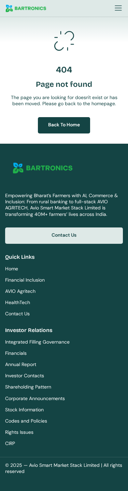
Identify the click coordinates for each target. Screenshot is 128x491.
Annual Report (20, 364)
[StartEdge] (53, 9)
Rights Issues (19, 432)
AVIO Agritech (20, 291)
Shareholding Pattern (28, 387)
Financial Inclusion (25, 280)
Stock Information (24, 410)
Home (11, 269)
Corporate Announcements (35, 398)
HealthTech (17, 302)
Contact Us (17, 314)
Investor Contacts (24, 376)
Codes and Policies (26, 421)
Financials (16, 353)
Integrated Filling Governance (37, 342)
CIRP (10, 443)
